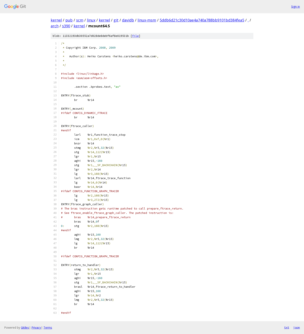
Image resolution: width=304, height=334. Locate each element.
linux (91, 20)
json (296, 327)
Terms (47, 327)
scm (79, 20)
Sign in (295, 6)
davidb (128, 20)
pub (69, 20)
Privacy (36, 327)
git (116, 20)
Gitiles (25, 327)
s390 (66, 25)
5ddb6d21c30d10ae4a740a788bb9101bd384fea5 (202, 20)
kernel (56, 20)
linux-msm (147, 20)
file (135, 36)
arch (55, 25)
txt (286, 327)
